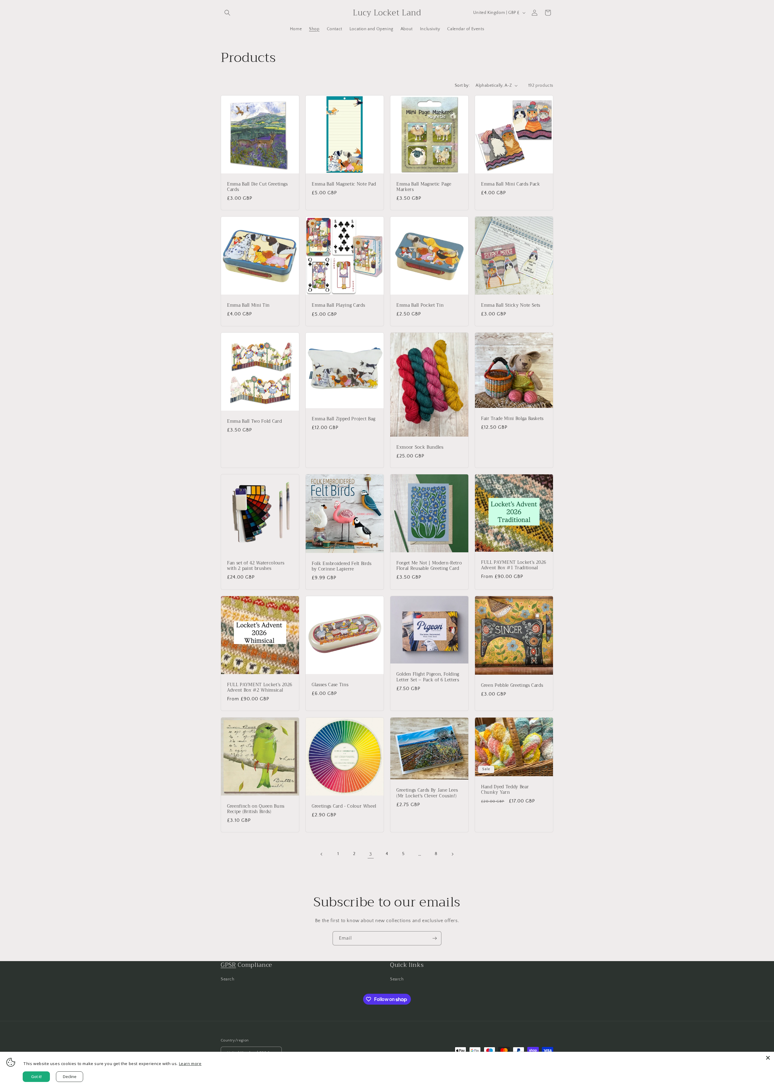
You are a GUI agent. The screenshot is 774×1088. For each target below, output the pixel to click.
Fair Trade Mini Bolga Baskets (512, 418)
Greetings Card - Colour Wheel (344, 806)
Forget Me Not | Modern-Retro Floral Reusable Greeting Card (429, 565)
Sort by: (462, 85)
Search (228, 979)
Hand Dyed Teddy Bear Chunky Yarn (505, 789)
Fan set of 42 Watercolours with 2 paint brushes (256, 565)
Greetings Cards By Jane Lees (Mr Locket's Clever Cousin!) (427, 793)
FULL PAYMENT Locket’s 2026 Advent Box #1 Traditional (513, 565)
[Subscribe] (434, 938)
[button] (227, 12)
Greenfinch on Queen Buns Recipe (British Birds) (256, 809)
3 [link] (370, 854)
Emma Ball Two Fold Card (254, 421)
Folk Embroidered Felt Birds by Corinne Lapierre (342, 566)
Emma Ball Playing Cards (338, 305)
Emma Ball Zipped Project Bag (343, 418)
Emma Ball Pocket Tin (420, 305)
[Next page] (452, 854)
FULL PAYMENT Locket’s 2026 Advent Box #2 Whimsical (259, 687)
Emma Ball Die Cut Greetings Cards (257, 187)
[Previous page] (321, 854)
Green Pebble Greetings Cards (512, 685)
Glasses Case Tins (330, 685)
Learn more (190, 1063)
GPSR (228, 965)
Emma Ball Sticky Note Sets (510, 305)
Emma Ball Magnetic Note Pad (344, 184)
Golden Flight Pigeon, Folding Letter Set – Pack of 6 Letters (427, 677)
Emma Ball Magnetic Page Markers (423, 186)
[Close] (768, 1058)
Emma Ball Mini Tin (248, 305)
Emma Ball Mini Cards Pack (510, 184)
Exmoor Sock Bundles (420, 447)
